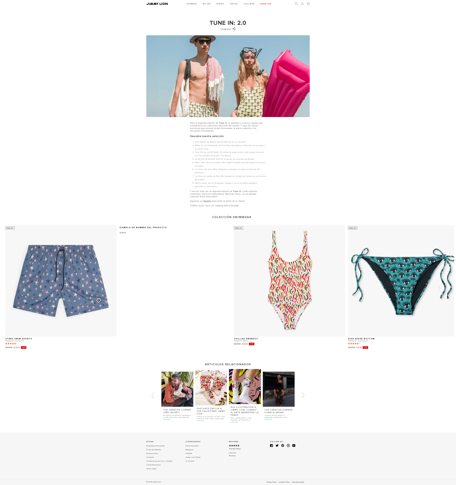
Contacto (150, 457)
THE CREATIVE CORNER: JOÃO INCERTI (177, 411)
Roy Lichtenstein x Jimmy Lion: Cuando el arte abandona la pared (245, 411)
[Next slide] (439, 288)
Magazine (189, 450)
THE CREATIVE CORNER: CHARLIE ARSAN (278, 411)
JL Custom (189, 461)
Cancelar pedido (298, 482)
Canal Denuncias (153, 465)
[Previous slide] (20, 288)
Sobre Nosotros (192, 446)
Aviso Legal (151, 469)
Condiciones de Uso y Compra (159, 461)
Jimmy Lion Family (193, 457)
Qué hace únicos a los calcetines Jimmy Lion (211, 411)
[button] (192, 3)
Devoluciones (152, 453)
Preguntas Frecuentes (155, 446)
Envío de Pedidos (153, 450)
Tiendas (188, 453)
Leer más (167, 419)
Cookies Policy (284, 482)
